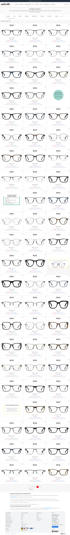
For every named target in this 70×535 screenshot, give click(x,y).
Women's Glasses (8, 517)
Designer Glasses (8, 518)
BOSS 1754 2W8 (11, 394)
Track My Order (55, 526)
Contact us (38, 517)
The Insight (7, 530)
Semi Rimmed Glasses (9, 522)
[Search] (64, 4)
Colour (42, 16)
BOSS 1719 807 (35, 268)
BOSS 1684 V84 (58, 142)
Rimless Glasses (8, 524)
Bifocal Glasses (8, 525)
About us (38, 514)
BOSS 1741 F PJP (58, 373)
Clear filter (61, 16)
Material (27, 16)
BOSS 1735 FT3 (35, 331)
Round (22, 518)
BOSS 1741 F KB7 (35, 373)
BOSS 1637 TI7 (58, 38)
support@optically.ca (59, 524)
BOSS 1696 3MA (11, 163)
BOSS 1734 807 (58, 310)
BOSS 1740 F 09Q (58, 352)
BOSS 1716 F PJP (12, 268)
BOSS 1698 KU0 (11, 184)
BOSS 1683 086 (35, 142)
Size (14, 16)
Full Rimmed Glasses (9, 521)
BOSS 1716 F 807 (58, 247)
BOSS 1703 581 (58, 226)
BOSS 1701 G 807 (58, 184)
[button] (33, 4)
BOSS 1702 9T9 (35, 226)
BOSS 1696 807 (35, 163)
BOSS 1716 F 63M (35, 247)
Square (22, 517)
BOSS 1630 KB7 (11, 38)
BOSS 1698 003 (58, 163)
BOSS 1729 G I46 (35, 310)
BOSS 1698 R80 (35, 184)
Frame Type (34, 16)
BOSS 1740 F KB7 (12, 373)
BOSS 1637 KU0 (35, 38)
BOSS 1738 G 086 (58, 331)
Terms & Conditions (39, 518)
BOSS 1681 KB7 (11, 142)
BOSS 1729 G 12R (12, 310)
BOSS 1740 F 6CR (35, 352)
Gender (8, 16)
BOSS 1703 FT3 (11, 247)
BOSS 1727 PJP (58, 289)
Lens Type (49, 16)
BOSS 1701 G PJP (58, 205)
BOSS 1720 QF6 (11, 289)
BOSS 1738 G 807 (12, 352)
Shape (20, 16)
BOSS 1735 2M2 (11, 331)
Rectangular (23, 514)
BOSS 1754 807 (35, 394)
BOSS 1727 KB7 (35, 289)
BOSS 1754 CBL (58, 394)
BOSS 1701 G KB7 (35, 205)
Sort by (56, 16)
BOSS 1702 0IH (11, 226)
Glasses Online (8, 514)
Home (6, 18)
